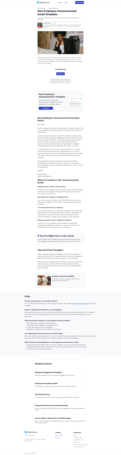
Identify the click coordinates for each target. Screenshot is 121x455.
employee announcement (80, 303)
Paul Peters (47, 23)
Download (46, 108)
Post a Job (79, 2)
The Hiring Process (42, 394)
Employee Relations (53, 8)
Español (57, 437)
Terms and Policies (79, 446)
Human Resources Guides (81, 444)
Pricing (59, 2)
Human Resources (41, 8)
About (75, 435)
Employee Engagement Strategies (48, 372)
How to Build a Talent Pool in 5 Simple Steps (53, 418)
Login (66, 2)
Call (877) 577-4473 (79, 440)
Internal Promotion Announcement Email (51, 405)
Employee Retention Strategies (63, 276)
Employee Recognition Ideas (46, 383)
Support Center (78, 437)
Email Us (76, 442)
